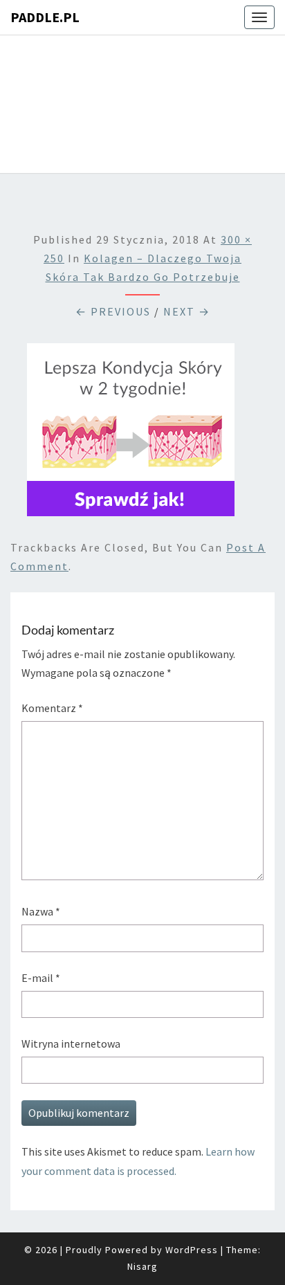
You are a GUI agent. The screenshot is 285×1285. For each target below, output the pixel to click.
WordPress (191, 1249)
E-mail (40, 978)
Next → (186, 311)
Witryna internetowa (70, 1043)
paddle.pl (45, 17)
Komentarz (52, 708)
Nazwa (40, 911)
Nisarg (142, 1266)
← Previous (113, 311)
